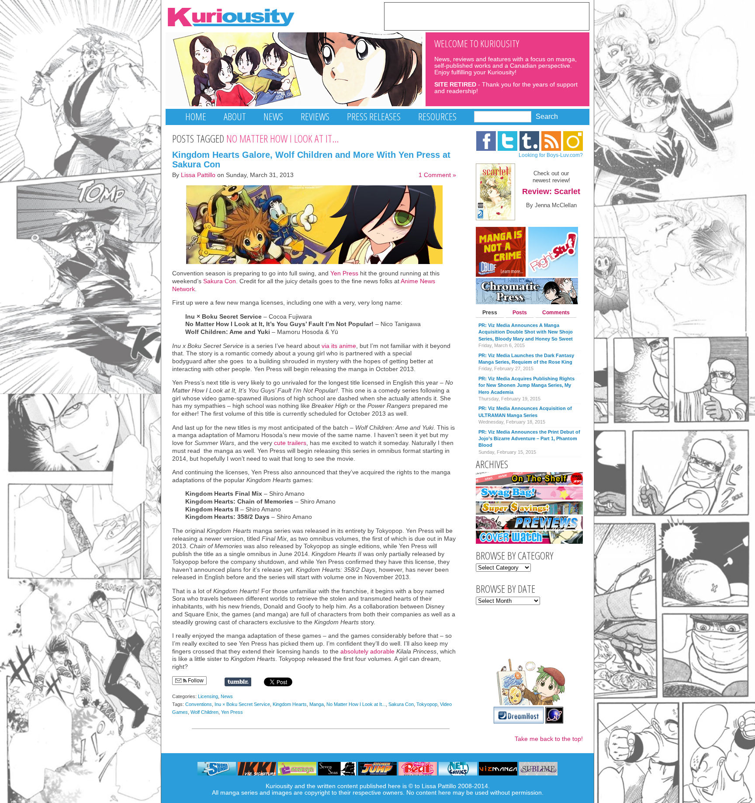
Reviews (315, 116)
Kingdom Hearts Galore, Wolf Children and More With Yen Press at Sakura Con (311, 159)
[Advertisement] (486, 16)
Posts (520, 312)
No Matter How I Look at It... (356, 704)
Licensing (208, 696)
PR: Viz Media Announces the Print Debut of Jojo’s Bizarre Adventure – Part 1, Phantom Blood (529, 438)
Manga (316, 704)
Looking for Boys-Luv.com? (551, 155)
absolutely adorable (367, 651)
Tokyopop (426, 704)
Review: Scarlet (551, 191)
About (235, 116)
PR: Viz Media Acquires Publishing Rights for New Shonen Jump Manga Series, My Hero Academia (526, 385)
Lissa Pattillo (198, 175)
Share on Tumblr (238, 682)
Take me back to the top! (549, 739)
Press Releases (374, 116)
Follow (195, 681)
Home (195, 116)
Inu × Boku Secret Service (242, 704)
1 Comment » (437, 175)
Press (489, 312)
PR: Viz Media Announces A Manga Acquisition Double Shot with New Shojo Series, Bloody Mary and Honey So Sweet (525, 332)
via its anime (339, 346)
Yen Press (344, 273)
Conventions (198, 704)
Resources (437, 116)
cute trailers (290, 443)
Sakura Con (219, 281)
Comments (556, 312)
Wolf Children (204, 712)
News (273, 116)
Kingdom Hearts (290, 704)
